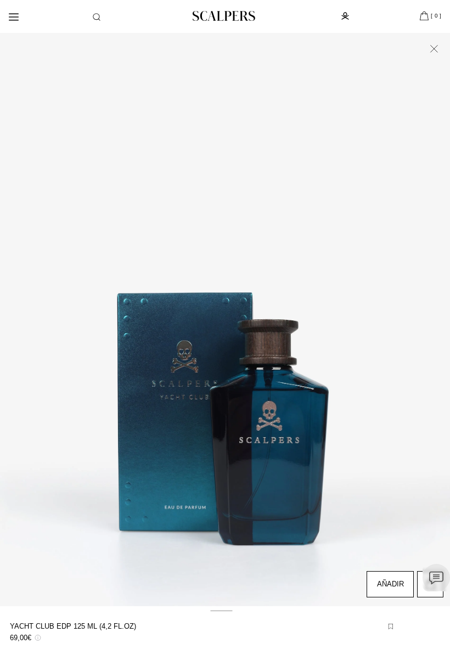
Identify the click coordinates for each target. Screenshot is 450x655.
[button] (96, 17)
